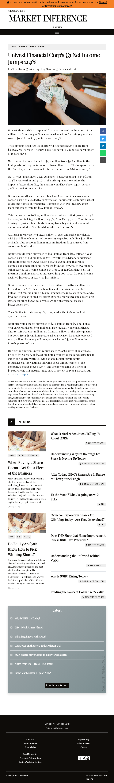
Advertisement (83, 743)
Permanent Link (67, 69)
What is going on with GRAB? (30, 636)
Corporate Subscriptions (30, 758)
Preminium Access (57, 685)
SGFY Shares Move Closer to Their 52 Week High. (41, 654)
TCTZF (21, 455)
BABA (12, 455)
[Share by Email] (103, 160)
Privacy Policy (30, 747)
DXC (12, 537)
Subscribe (57, 26)
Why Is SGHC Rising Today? (69, 576)
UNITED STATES (37, 46)
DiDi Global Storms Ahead (29, 627)
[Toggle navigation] (57, 32)
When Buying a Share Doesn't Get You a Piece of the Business (26, 467)
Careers (83, 747)
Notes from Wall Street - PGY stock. (34, 663)
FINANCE (23, 46)
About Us (30, 739)
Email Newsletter (30, 754)
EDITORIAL (33, 455)
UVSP (13, 46)
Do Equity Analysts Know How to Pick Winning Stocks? (22, 549)
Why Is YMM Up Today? (27, 618)
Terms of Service (30, 743)
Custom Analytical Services (30, 762)
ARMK (27, 537)
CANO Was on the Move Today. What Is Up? (38, 645)
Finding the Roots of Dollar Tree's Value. (78, 592)
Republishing (83, 739)
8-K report (22, 374)
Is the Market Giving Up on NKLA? (33, 672)
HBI (19, 537)
